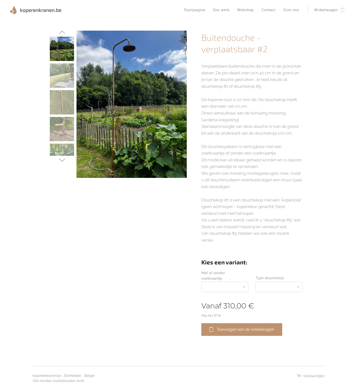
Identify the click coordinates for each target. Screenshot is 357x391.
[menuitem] (196, 10)
